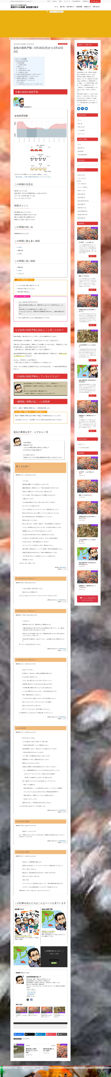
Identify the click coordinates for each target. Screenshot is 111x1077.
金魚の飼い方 (81, 148)
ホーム (79, 120)
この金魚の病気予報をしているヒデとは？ (27, 76)
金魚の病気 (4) (81, 197)
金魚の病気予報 (62, 43)
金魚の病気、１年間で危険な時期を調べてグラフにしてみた (33, 177)
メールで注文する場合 (83, 447)
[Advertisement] (55, 24)
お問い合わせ (96, 1)
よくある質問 (81, 130)
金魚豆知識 (80, 151)
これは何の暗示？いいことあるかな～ (59, 1016)
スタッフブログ (31, 991)
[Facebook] (31, 1000)
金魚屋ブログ (19, 909)
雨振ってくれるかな (32, 1015)
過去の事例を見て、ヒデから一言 (26, 80)
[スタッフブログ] (19, 1050)
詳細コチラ (92, 256)
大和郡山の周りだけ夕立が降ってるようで (46, 1016)
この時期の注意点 (22, 64)
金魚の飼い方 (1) (82, 207)
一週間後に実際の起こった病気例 (25, 78)
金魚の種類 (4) (81, 204)
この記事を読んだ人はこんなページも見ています (29, 84)
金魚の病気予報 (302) (83, 201)
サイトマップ (67, 1)
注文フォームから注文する (56, 11)
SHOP (48, 1)
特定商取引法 (86, 1)
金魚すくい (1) (81, 190)
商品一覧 (80, 123)
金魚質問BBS (30, 994)
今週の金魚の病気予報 (22, 61)
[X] (27, 1000)
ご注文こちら (81, 444)
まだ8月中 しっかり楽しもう (21, 1016)
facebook (54, 1)
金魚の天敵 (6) (81, 194)
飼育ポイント (20, 66)
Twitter (60, 1)
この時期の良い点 (22, 68)
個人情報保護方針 (76, 1)
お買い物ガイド (28, 1067)
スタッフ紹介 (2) (82, 183)
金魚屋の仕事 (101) (83, 214)
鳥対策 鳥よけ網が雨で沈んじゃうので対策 (32, 1050)
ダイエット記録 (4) (82, 187)
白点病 (20, 247)
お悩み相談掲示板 (82, 154)
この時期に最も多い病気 (23, 70)
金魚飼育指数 (20, 63)
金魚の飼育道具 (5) (82, 211)
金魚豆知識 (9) (81, 218)
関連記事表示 (62, 567)
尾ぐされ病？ (20, 82)
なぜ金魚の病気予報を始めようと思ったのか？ (28, 74)
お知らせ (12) (81, 175)
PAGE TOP (107, 1043)
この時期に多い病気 (22, 72)
